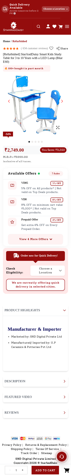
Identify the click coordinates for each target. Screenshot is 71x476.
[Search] (38, 26)
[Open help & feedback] (62, 456)
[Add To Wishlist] (51, 48)
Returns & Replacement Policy (46, 445)
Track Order (29, 453)
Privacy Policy (11, 445)
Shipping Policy (21, 449)
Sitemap (46, 453)
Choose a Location (54, 9)
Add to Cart (45, 470)
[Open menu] (67, 26)
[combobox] (38, 26)
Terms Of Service (48, 449)
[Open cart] (60, 26)
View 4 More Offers (33, 239)
